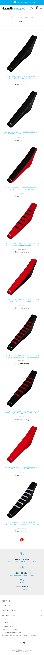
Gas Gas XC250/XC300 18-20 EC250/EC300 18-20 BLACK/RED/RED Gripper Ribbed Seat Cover (22, 244)
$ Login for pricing (22, 85)
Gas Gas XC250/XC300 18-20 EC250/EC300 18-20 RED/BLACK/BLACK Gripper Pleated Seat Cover (22, 356)
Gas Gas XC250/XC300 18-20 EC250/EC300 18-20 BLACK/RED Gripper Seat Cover (22, 189)
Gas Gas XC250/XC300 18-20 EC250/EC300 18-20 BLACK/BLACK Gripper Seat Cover (22, 77)
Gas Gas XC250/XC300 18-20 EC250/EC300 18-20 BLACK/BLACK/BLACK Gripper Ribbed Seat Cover (22, 133)
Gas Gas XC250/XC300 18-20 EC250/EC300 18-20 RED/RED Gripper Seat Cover (22, 468)
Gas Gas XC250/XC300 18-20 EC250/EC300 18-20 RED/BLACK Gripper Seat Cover (22, 300)
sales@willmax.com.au (15, 632)
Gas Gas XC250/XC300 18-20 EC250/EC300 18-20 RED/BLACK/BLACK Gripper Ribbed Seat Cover (22, 412)
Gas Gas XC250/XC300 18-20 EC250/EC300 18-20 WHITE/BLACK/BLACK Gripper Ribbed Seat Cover (22, 523)
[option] (22, 2)
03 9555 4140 (12, 629)
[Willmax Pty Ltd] (15, 8)
